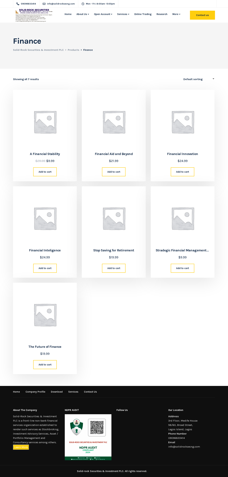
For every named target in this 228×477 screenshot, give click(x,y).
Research (162, 14)
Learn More (21, 447)
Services (122, 14)
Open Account (102, 14)
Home (68, 14)
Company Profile (35, 391)
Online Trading (143, 14)
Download (57, 391)
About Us (81, 14)
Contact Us (90, 391)
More (175, 14)
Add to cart (45, 171)
